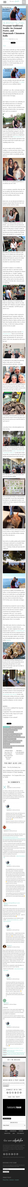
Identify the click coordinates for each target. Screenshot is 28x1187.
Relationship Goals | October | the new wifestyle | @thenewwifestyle (13, 1051)
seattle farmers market (8, 740)
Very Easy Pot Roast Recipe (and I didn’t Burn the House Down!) (8, 756)
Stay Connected (20, 1133)
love (16, 733)
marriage (20, 733)
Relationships (21, 737)
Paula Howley (7, 829)
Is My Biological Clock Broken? (19, 753)
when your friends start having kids (11, 746)
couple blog (18, 728)
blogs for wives (19, 726)
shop (14, 1133)
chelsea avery (6, 728)
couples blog (11, 730)
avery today (12, 726)
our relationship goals (20, 630)
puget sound (6, 737)
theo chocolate (6, 742)
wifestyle (22, 746)
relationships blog (7, 739)
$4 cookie (21, 82)
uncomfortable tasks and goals (10, 694)
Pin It (4, 45)
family (16, 730)
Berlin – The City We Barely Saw (11, 767)
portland (10, 735)
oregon (4, 735)
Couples (5, 730)
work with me (7, 1133)
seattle (14, 739)
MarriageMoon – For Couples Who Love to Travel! (14, 776)
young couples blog (7, 747)
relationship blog (13, 737)
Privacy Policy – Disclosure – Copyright (11, 1179)
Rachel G (9, 945)
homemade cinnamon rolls (8, 733)
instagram (8, 640)
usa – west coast (18, 23)
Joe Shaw (6, 1002)
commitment (12, 728)
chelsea (6, 39)
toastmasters (6, 744)
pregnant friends (16, 735)
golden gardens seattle (8, 732)
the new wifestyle (18, 740)
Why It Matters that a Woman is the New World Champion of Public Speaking (14, 771)
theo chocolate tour (15, 742)
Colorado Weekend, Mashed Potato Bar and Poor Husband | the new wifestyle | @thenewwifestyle (14, 1053)
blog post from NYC (18, 136)
